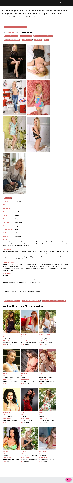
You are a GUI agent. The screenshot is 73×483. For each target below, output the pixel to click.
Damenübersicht (9, 2)
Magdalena (6, 412)
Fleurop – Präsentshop (27, 39)
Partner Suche (41, 3)
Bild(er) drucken (7, 197)
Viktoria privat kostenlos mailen (10, 35)
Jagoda (5, 451)
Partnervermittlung (49, 3)
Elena (23, 412)
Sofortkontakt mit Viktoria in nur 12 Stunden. (43, 35)
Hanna (41, 412)
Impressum (34, 3)
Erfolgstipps (25, 2)
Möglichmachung (57, 2)
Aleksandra (24, 334)
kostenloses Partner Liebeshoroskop (11, 300)
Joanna (23, 451)
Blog (56, 3)
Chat (68, 479)
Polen (17, 3)
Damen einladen (65, 2)
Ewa (40, 373)
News (21, 3)
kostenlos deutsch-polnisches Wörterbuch (31, 300)
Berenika (24, 373)
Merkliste (46, 39)
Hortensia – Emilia (44, 334)
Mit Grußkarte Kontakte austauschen (11, 39)
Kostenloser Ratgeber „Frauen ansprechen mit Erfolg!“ (54, 300)
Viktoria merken (38, 39)
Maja (4, 334)
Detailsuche (32, 2)
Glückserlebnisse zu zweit (25, 35)
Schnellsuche (38, 2)
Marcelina (42, 451)
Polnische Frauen (27, 3)
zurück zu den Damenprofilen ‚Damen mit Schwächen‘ (15, 26)
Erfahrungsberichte (48, 2)
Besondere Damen (18, 2)
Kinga (5, 373)
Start (3, 2)
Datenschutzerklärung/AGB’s (8, 3)
